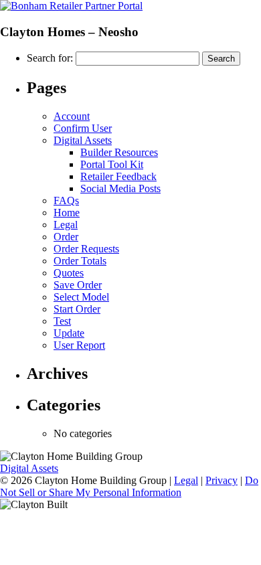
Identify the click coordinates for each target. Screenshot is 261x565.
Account (72, 116)
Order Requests (86, 248)
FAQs (66, 200)
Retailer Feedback (118, 176)
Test (62, 321)
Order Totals (80, 260)
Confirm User (83, 128)
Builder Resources (119, 152)
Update (69, 333)
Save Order (78, 285)
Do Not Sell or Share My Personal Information (129, 486)
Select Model (81, 297)
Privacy (221, 480)
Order (66, 236)
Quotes (69, 272)
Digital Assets (83, 140)
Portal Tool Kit (111, 164)
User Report (79, 345)
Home (67, 212)
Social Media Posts (120, 188)
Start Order (77, 309)
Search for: (50, 58)
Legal (66, 224)
